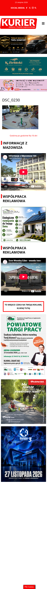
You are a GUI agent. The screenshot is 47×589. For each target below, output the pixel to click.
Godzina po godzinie (19, 135)
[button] (43, 23)
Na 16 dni (33, 135)
